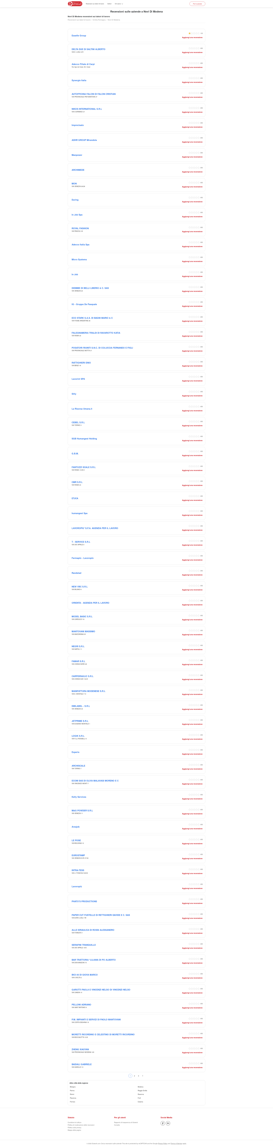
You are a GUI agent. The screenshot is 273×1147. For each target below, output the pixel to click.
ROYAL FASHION (80, 228)
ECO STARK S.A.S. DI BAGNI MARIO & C (92, 317)
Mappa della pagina (74, 1130)
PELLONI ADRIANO (81, 1004)
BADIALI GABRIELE (82, 1064)
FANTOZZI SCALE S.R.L (84, 467)
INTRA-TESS (78, 870)
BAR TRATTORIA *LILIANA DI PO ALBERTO (94, 959)
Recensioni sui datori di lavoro (95, 4)
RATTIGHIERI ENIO (81, 362)
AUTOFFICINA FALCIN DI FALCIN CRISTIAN (94, 93)
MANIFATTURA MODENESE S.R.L (88, 691)
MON (74, 183)
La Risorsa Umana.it (82, 408)
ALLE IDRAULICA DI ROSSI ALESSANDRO (93, 929)
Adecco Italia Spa (80, 244)
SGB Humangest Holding (84, 438)
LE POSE (76, 840)
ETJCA (75, 498)
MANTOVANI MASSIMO (83, 631)
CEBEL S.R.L (78, 422)
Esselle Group (79, 35)
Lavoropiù (77, 886)
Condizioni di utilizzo (74, 1122)
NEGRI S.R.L (78, 646)
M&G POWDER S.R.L (82, 810)
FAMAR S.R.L (78, 661)
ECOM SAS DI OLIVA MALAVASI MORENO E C (95, 780)
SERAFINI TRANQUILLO (84, 944)
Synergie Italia (79, 80)
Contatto (117, 1125)
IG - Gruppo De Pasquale (84, 304)
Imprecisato (78, 125)
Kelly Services (79, 796)
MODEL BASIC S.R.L (82, 616)
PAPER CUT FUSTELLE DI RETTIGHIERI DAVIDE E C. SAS (101, 914)
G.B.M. (75, 453)
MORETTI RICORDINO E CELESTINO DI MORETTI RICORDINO (103, 1034)
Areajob (76, 826)
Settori (109, 4)
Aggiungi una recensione (192, 37)
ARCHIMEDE (78, 169)
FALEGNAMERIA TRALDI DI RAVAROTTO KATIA (96, 332)
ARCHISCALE (78, 765)
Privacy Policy (162, 1143)
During (75, 199)
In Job (75, 274)
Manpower (77, 154)
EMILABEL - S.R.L (81, 705)
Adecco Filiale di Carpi (83, 64)
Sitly (74, 393)
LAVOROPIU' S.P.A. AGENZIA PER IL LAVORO (95, 528)
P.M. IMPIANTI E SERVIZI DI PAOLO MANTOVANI (96, 1019)
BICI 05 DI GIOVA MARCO (85, 974)
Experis (75, 752)
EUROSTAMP (78, 855)
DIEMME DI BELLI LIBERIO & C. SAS (90, 287)
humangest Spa (79, 513)
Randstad (76, 572)
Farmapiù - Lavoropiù (83, 557)
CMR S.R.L (77, 482)
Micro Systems (79, 259)
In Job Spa (77, 214)
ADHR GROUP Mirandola (84, 139)
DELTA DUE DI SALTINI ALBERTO (88, 49)
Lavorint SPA (78, 378)
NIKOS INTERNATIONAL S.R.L (87, 108)
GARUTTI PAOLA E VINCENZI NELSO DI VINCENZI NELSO (101, 989)
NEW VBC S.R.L (80, 586)
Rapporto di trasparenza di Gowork (126, 1122)
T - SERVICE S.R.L (81, 541)
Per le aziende (197, 4)
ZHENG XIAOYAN (80, 1049)
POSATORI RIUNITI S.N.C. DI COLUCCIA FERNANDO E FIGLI (102, 347)
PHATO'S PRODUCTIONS (84, 901)
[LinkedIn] (168, 1123)
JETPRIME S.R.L (80, 720)
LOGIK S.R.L (78, 735)
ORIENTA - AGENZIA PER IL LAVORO (90, 602)
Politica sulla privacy (74, 1127)
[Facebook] (163, 1123)
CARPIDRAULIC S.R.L (82, 676)
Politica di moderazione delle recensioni (81, 1125)
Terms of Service (176, 1143)
